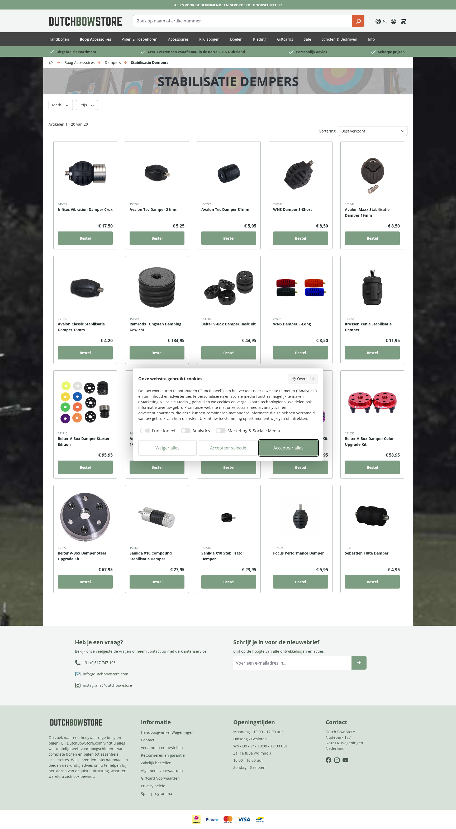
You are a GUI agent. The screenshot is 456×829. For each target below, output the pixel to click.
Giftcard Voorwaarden (160, 778)
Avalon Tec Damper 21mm (154, 209)
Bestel (85, 238)
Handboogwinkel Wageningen (167, 732)
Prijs (83, 104)
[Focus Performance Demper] (300, 517)
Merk (57, 104)
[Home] (51, 62)
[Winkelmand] (403, 21)
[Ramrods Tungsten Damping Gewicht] (157, 288)
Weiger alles (167, 448)
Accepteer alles (288, 448)
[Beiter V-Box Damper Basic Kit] (228, 288)
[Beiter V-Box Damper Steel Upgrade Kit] (85, 517)
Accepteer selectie (228, 448)
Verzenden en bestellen (162, 747)
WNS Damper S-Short (292, 209)
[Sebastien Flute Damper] (372, 517)
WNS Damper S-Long (292, 323)
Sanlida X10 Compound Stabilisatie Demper (151, 556)
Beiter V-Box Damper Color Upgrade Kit (369, 441)
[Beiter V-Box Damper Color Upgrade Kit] (372, 402)
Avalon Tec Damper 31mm (225, 209)
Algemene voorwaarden (162, 770)
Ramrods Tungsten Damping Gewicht (155, 326)
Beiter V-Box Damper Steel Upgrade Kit (82, 556)
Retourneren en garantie (163, 755)
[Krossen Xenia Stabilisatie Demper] (372, 288)
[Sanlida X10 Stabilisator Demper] (228, 517)
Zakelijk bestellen (156, 762)
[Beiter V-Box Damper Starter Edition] (85, 402)
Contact (147, 739)
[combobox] (242, 21)
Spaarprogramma (156, 793)
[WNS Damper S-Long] (300, 288)
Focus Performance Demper (298, 553)
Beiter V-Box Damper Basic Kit (228, 323)
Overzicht (305, 378)
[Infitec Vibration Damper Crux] (85, 173)
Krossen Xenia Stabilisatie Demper (368, 326)
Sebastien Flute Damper (366, 553)
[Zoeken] (358, 21)
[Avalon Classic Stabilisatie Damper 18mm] (85, 288)
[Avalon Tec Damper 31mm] (228, 173)
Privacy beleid (153, 785)
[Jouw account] (393, 21)
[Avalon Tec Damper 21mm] (157, 173)
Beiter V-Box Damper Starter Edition (84, 441)
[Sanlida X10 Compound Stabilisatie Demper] (157, 517)
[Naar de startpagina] (85, 20)
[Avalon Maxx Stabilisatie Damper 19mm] (372, 173)
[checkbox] (156, 431)
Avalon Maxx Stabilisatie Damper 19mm (367, 212)
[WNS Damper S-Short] (300, 173)
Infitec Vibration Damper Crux (85, 209)
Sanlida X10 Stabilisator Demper (222, 556)
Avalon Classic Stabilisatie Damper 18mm (81, 326)
